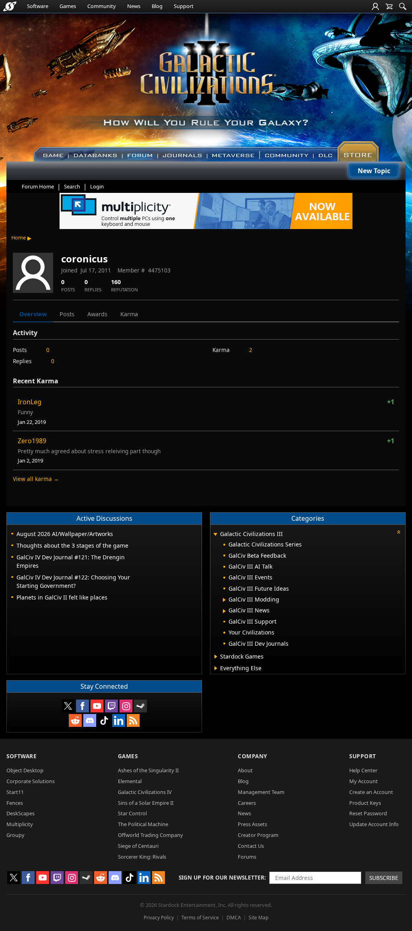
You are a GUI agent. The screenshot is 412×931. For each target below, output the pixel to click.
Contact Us (251, 845)
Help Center (363, 770)
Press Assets (252, 824)
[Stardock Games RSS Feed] (133, 720)
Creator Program (258, 835)
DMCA (234, 917)
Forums (247, 856)
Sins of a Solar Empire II (145, 802)
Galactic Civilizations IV (145, 792)
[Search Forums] (403, 6)
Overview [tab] (33, 314)
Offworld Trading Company (150, 835)
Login (97, 186)
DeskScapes (20, 813)
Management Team (261, 792)
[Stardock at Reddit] (75, 720)
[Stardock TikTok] (104, 720)
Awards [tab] (97, 314)
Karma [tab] (129, 314)
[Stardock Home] (9, 6)
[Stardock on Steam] (140, 706)
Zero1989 (32, 440)
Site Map (258, 917)
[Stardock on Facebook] (82, 706)
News (133, 6)
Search (72, 186)
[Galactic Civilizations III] (206, 84)
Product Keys (365, 802)
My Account (363, 781)
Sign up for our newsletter (221, 877)
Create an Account (371, 792)
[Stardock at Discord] (89, 720)
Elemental (130, 781)
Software (37, 6)
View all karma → (36, 479)
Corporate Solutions (30, 781)
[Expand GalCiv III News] (224, 611)
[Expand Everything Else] (215, 668)
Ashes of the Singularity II (148, 770)
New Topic (374, 170)
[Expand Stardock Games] (215, 657)
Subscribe (383, 878)
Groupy (15, 835)
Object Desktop (24, 770)
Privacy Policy (159, 917)
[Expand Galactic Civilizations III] (215, 534)
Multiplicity (19, 824)
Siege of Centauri (138, 845)
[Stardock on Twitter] (68, 706)
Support (184, 6)
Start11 (15, 792)
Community (101, 6)
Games (68, 6)
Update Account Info (374, 824)
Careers (247, 802)
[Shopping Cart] (389, 6)
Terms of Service (200, 917)
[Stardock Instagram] (126, 706)
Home (18, 237)
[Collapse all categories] (399, 532)
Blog (157, 6)
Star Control (132, 813)
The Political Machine (143, 824)
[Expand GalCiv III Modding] (224, 600)
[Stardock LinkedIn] (118, 720)
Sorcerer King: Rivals (142, 856)
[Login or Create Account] (375, 6)
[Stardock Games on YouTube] (97, 706)
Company (252, 756)
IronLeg (29, 401)
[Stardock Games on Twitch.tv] (111, 706)
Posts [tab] (67, 314)
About (245, 770)
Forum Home (38, 186)
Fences (14, 802)
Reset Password (368, 813)
